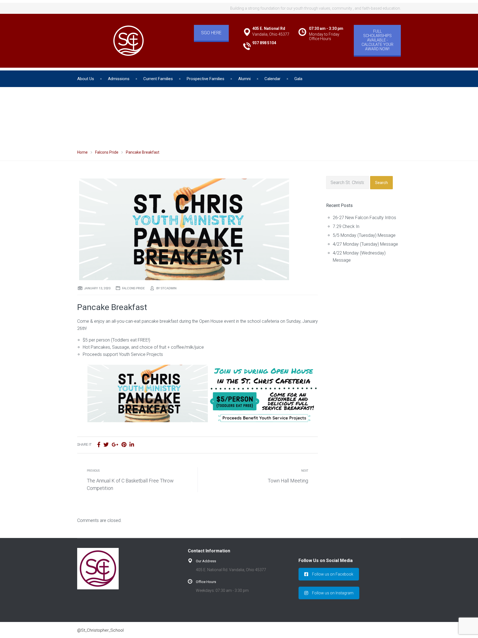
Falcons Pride (133, 288)
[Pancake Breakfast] (183, 227)
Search (381, 182)
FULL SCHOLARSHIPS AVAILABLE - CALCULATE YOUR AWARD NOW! (377, 40)
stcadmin (168, 288)
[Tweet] (106, 445)
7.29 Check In (346, 226)
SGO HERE (211, 32)
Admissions (118, 78)
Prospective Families (205, 78)
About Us (85, 78)
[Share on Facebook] (98, 445)
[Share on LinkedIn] (131, 445)
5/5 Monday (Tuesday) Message (364, 235)
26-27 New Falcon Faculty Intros (364, 217)
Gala (298, 78)
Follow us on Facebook (332, 574)
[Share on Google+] (115, 445)
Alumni (244, 78)
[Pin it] (123, 445)
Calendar (272, 78)
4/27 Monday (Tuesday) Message (365, 244)
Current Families (158, 78)
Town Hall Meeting (288, 481)
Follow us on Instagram (333, 593)
